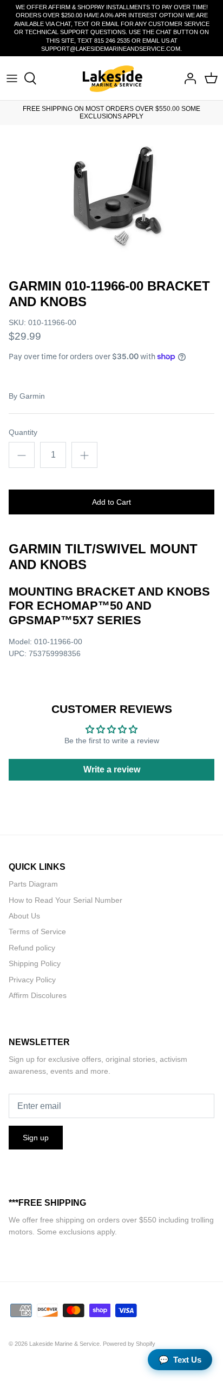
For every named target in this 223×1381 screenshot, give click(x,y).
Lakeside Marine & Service (64, 1343)
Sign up (36, 1137)
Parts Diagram (33, 884)
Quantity (23, 432)
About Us (24, 915)
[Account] (187, 78)
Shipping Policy (35, 963)
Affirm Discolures (38, 995)
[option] (111, 199)
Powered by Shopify (129, 1343)
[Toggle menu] (12, 78)
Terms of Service (37, 931)
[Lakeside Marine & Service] (112, 78)
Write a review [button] (111, 769)
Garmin (32, 396)
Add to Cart (111, 502)
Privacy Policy (32, 979)
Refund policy (32, 947)
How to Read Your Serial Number (65, 900)
